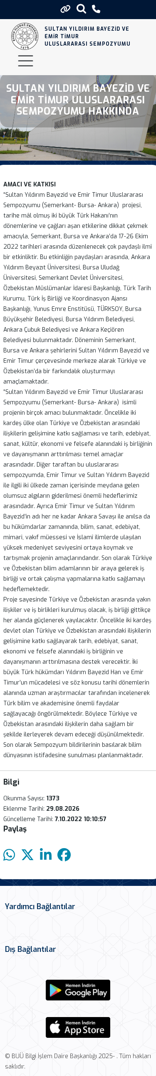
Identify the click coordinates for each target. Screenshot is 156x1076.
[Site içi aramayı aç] (81, 8)
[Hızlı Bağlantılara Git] (65, 9)
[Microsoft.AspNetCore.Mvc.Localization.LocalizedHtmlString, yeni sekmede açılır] (78, 990)
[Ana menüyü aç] (25, 61)
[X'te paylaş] (27, 855)
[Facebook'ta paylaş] (64, 855)
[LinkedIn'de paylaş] (46, 855)
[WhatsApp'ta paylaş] (9, 855)
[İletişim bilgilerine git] (96, 9)
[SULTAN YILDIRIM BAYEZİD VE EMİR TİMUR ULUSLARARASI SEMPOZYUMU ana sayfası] (24, 36)
